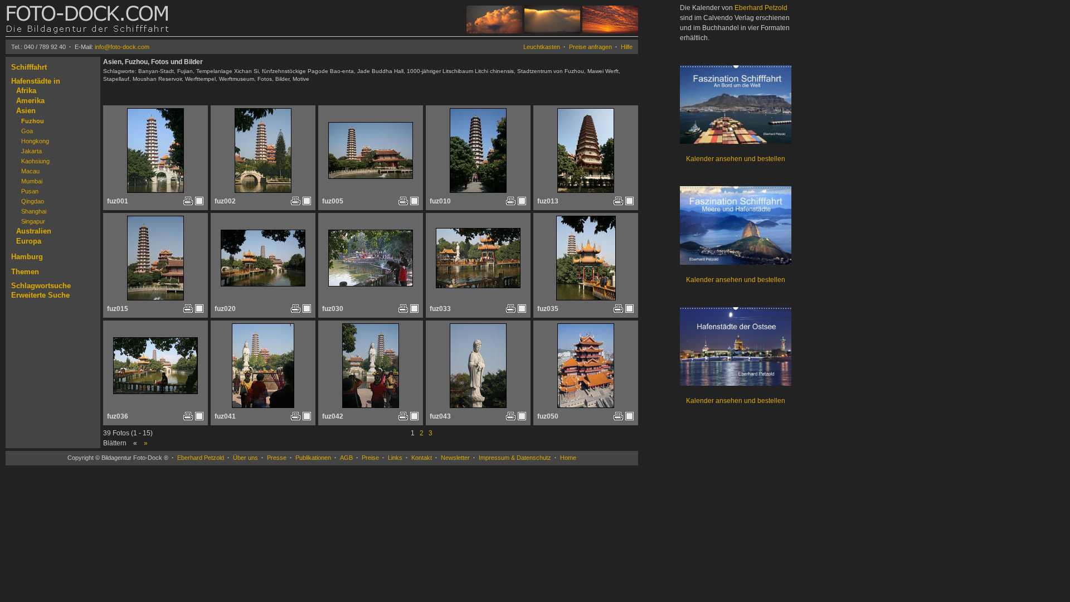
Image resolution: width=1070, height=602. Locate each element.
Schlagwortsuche (41, 285)
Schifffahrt (29, 67)
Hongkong (35, 141)
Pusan (29, 191)
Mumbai (31, 181)
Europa (28, 241)
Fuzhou (32, 121)
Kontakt (421, 457)
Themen (25, 272)
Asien (26, 110)
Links (395, 457)
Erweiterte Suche (40, 295)
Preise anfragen (590, 46)
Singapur (33, 221)
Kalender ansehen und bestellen (735, 159)
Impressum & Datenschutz (515, 457)
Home (568, 457)
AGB (346, 457)
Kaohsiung (35, 161)
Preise (370, 457)
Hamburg (27, 257)
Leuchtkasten (541, 46)
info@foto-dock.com (122, 46)
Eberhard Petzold (200, 457)
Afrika (26, 90)
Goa (27, 131)
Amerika (30, 100)
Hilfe (627, 46)
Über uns (245, 457)
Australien (33, 231)
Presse (276, 457)
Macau (30, 171)
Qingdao (32, 201)
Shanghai (33, 211)
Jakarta (31, 151)
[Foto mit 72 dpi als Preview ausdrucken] (188, 203)
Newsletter (455, 457)
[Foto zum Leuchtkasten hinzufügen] (199, 200)
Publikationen (313, 457)
